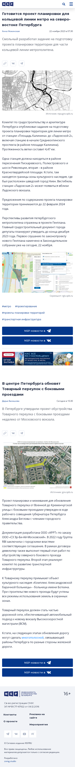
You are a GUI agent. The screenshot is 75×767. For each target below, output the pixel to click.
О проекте (10, 721)
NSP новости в (34, 330)
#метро (6, 306)
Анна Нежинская (11, 31)
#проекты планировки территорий (23, 312)
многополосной (33, 637)
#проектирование (26, 306)
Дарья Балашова (10, 400)
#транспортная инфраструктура (21, 319)
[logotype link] (10, 4)
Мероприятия (38, 724)
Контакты (9, 714)
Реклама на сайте (37, 716)
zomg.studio (10, 761)
